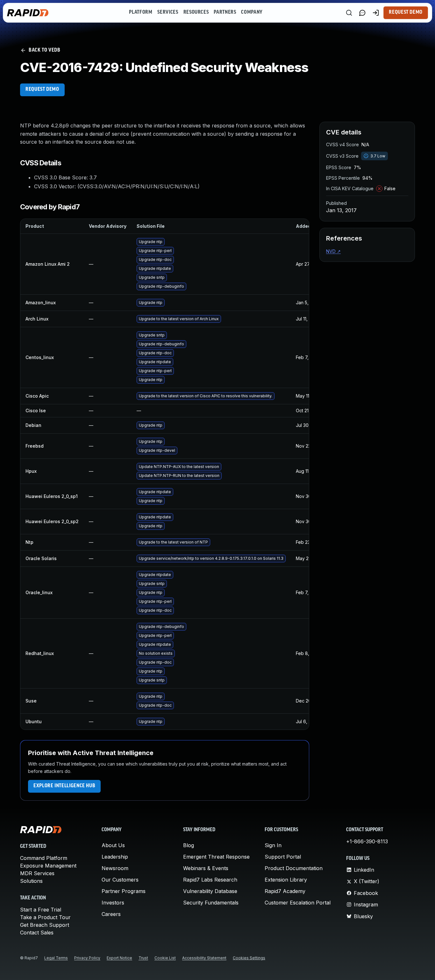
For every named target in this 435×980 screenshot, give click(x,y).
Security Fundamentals (211, 902)
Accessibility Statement (204, 957)
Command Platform (43, 858)
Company (251, 12)
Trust (143, 957)
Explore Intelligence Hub (64, 786)
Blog (188, 845)
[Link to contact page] (362, 12)
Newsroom (115, 868)
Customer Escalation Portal (298, 902)
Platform (140, 12)
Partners (225, 12)
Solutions (31, 881)
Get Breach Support (44, 925)
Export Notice (119, 957)
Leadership (115, 857)
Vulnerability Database (210, 891)
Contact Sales (36, 932)
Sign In (273, 845)
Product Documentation (294, 868)
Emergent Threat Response (216, 857)
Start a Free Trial (40, 909)
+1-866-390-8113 (367, 841)
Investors (113, 902)
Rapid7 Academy (285, 891)
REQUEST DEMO (42, 89)
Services (167, 12)
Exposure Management (48, 865)
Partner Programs (124, 891)
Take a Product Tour (45, 917)
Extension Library (286, 879)
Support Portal (283, 857)
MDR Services (37, 873)
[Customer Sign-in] (376, 12)
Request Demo (406, 12)
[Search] (349, 12)
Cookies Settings (249, 957)
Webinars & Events (205, 868)
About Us (113, 845)
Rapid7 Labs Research (210, 879)
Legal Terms (56, 957)
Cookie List (165, 957)
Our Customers (120, 879)
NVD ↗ (333, 251)
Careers (111, 914)
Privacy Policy (87, 957)
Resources (196, 12)
